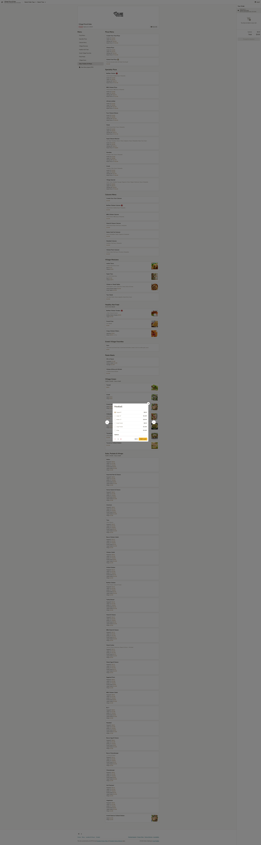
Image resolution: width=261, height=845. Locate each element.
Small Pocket (119, 423)
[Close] (148, 403)
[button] (107, 424)
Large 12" (118, 416)
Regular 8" (118, 412)
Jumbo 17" (118, 419)
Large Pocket (119, 426)
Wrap (117, 430)
